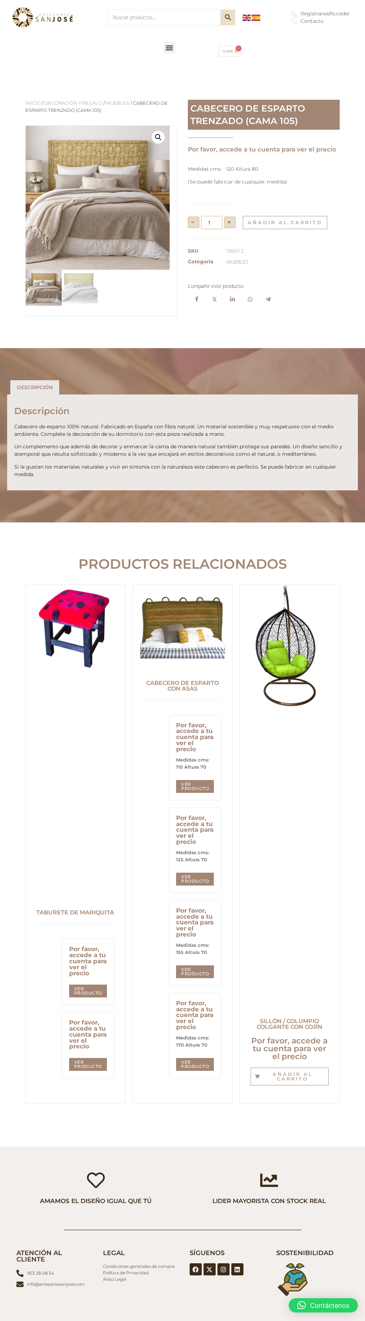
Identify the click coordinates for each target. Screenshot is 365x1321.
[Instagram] (223, 1269)
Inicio (33, 103)
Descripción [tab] (35, 387)
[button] (169, 47)
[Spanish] (256, 17)
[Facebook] (196, 1269)
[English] (247, 17)
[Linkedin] (237, 1269)
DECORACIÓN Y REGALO (73, 103)
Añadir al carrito (285, 222)
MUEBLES (117, 103)
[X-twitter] (210, 1269)
